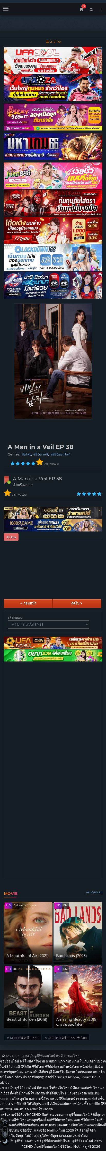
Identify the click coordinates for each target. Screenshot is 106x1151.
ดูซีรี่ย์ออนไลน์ (60, 454)
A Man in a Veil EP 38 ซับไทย (66, 1038)
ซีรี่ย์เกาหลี (40, 454)
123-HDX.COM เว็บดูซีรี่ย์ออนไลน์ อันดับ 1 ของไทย (43, 1056)
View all (96, 892)
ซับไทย (26, 454)
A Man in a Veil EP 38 (37, 479)
